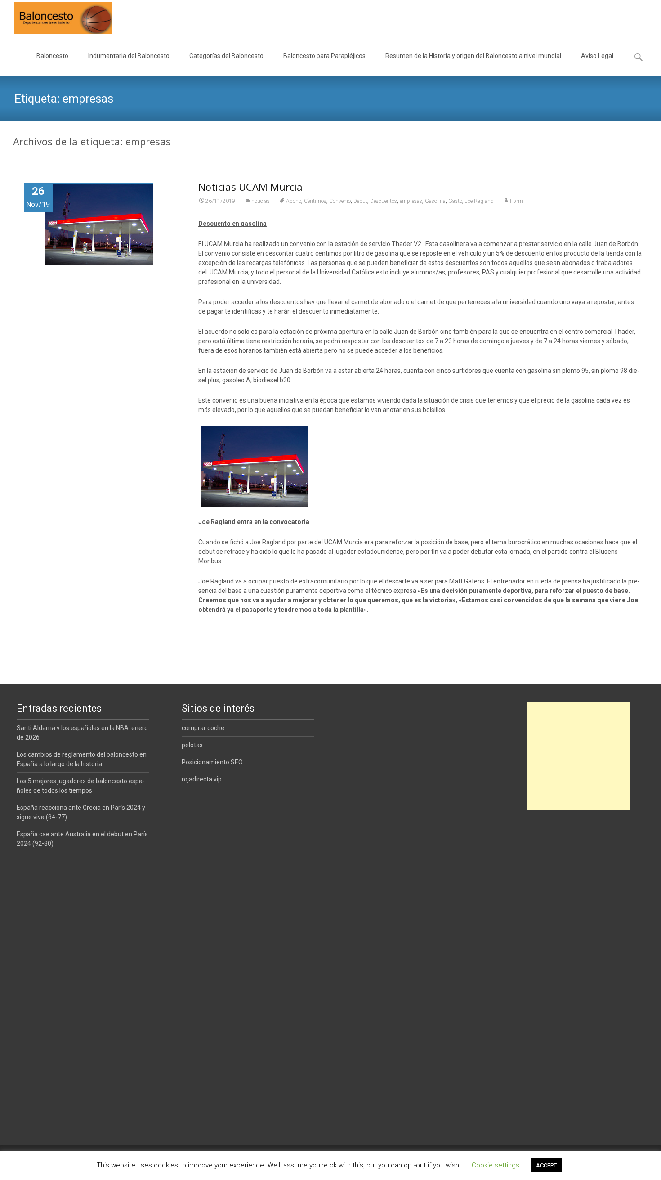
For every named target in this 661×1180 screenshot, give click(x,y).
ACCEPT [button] (546, 1165)
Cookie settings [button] (495, 1165)
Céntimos (315, 201)
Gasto (455, 201)
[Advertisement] (578, 756)
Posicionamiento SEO (212, 762)
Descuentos (383, 201)
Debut (360, 201)
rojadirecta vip (202, 779)
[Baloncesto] (56, 18)
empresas (411, 201)
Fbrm (516, 201)
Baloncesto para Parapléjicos (324, 55)
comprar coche (203, 727)
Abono (293, 201)
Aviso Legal (597, 55)
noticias (260, 201)
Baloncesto (52, 55)
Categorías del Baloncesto (226, 55)
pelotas (192, 745)
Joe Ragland (479, 201)
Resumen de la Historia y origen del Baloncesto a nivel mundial (473, 55)
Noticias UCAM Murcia (250, 186)
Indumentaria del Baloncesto (129, 55)
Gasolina (435, 201)
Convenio (340, 201)
